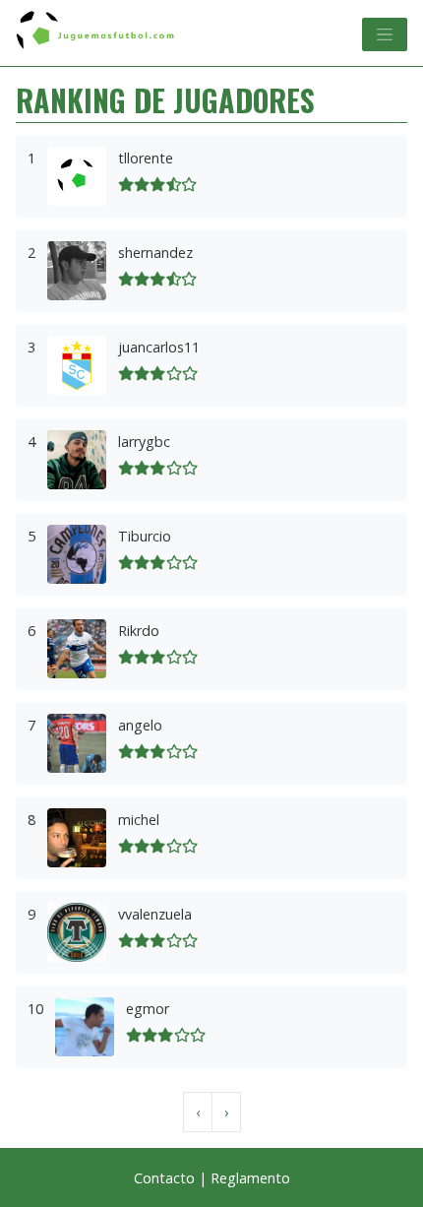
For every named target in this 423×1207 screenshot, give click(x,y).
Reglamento (250, 1178)
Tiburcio (144, 536)
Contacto (164, 1178)
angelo (140, 725)
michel (138, 819)
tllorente (145, 158)
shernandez (155, 252)
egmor (147, 1008)
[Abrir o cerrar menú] (384, 34)
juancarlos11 (159, 347)
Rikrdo (138, 630)
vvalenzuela (155, 914)
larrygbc (144, 441)
